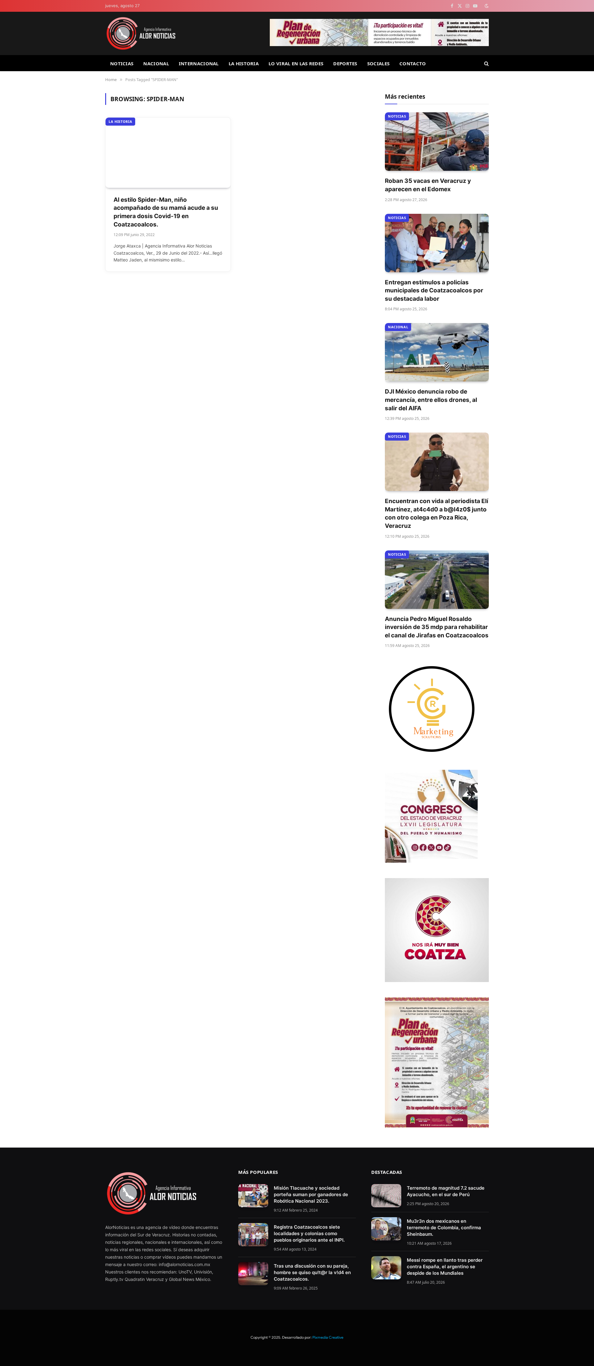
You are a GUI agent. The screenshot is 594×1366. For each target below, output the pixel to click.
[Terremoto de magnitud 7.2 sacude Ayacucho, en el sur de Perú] (386, 1195)
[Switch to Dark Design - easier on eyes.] (486, 6)
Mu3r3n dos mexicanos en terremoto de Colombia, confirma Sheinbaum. (444, 1227)
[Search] (486, 63)
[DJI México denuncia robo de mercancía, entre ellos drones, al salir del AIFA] (437, 352)
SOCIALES (378, 63)
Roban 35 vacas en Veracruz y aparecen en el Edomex (428, 185)
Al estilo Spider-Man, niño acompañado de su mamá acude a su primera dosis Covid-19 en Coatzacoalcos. (166, 212)
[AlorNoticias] (141, 33)
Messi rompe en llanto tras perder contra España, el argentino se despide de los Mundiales (445, 1266)
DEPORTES (345, 63)
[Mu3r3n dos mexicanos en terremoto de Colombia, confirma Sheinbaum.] (386, 1228)
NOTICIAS (121, 63)
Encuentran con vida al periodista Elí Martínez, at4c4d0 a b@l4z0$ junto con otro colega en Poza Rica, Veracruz (436, 513)
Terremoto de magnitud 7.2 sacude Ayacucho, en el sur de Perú (445, 1191)
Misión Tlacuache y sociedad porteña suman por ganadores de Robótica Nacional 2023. (311, 1194)
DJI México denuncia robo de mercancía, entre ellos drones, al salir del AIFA (431, 400)
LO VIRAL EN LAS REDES (296, 63)
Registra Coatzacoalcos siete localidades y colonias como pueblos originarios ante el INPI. (309, 1233)
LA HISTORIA (244, 63)
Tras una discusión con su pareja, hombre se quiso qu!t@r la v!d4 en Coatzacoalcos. (312, 1272)
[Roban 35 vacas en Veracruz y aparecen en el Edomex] (437, 141)
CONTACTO (412, 63)
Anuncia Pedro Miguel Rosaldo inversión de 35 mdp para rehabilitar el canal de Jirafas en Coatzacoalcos (437, 627)
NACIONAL (156, 63)
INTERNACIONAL (199, 63)
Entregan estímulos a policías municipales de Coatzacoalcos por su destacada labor (434, 290)
